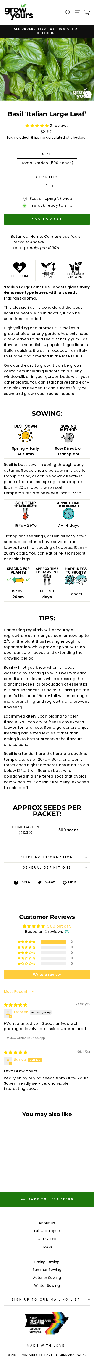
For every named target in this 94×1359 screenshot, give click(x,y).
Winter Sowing (47, 1285)
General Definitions (47, 867)
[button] (37, 125)
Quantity (47, 177)
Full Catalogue (47, 1230)
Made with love (46, 1345)
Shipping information (47, 857)
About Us (47, 1223)
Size (47, 154)
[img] (15, 1005)
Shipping (37, 137)
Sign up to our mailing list (46, 1299)
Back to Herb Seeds (50, 1199)
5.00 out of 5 (59, 926)
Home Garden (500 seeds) (47, 163)
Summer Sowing (47, 1269)
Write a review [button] (47, 974)
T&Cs (47, 1246)
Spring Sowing (46, 1261)
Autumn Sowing (47, 1277)
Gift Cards (47, 1238)
